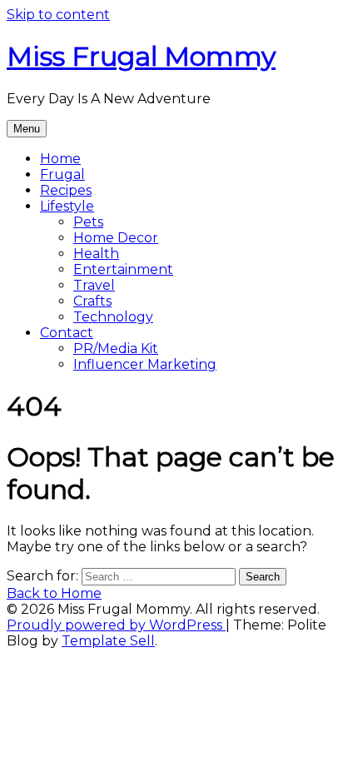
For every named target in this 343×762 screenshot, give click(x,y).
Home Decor (115, 238)
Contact (66, 333)
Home (60, 159)
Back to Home (54, 593)
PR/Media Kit (115, 348)
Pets (88, 222)
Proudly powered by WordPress (116, 625)
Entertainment (123, 269)
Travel (94, 285)
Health (96, 253)
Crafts (92, 301)
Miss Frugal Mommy (141, 56)
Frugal (62, 174)
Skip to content (58, 14)
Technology (113, 317)
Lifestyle (67, 206)
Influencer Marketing (144, 364)
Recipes (66, 190)
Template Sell (108, 641)
